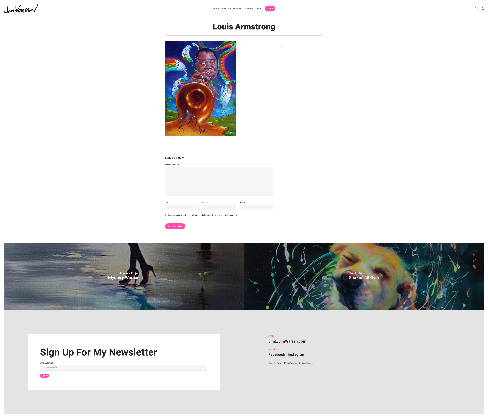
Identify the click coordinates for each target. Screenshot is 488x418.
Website (242, 202)
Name (168, 202)
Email (205, 202)
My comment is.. (172, 164)
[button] (287, 341)
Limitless (302, 363)
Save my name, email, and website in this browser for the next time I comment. (202, 215)
